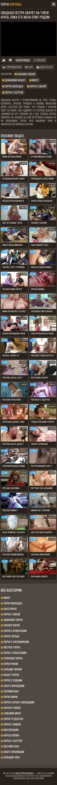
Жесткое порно (11, 647)
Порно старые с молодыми (18, 702)
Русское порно (11, 625)
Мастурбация (11, 730)
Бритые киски (11, 735)
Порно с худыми (12, 680)
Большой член (11, 757)
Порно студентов (13, 719)
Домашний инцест (15, 80)
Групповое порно (12, 658)
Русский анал (11, 691)
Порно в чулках (12, 708)
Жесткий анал (11, 746)
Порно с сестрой (13, 92)
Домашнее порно (13, 620)
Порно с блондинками (16, 642)
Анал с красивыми (13, 752)
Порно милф (10, 697)
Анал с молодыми (13, 686)
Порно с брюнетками (15, 631)
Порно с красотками (14, 653)
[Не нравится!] (10, 60)
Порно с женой (37, 86)
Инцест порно (11, 675)
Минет (35, 80)
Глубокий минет (12, 713)
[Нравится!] (4, 60)
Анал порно (10, 609)
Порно (11, 4)
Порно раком (10, 664)
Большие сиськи (25, 74)
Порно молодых (13, 86)
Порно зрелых (11, 636)
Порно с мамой (12, 724)
